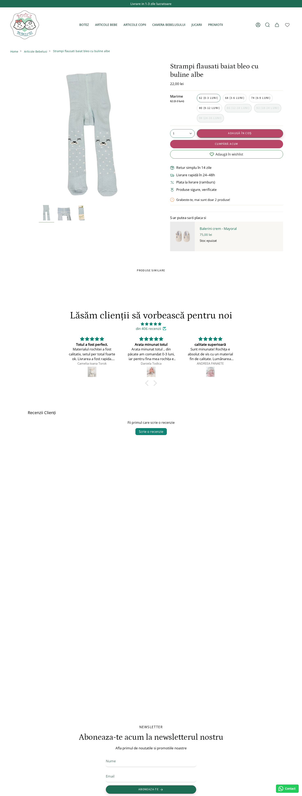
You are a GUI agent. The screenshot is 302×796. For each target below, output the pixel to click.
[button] (84, 24)
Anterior (39, 133)
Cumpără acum (226, 144)
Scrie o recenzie (151, 431)
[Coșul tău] (277, 24)
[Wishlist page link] (287, 25)
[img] (151, 323)
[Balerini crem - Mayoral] (182, 236)
